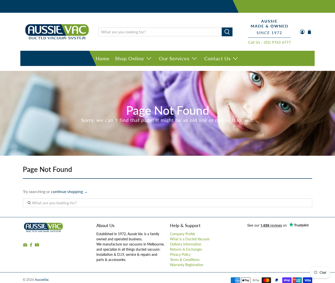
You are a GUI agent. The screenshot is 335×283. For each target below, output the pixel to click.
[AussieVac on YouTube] (37, 246)
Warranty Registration (186, 265)
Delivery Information (185, 244)
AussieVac (42, 280)
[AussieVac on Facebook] (31, 246)
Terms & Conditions (185, 259)
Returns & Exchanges (186, 249)
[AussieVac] (57, 31)
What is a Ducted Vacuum (190, 239)
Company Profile (182, 234)
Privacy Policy (180, 254)
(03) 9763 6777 (277, 42)
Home (103, 58)
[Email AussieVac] (25, 246)
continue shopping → (69, 191)
